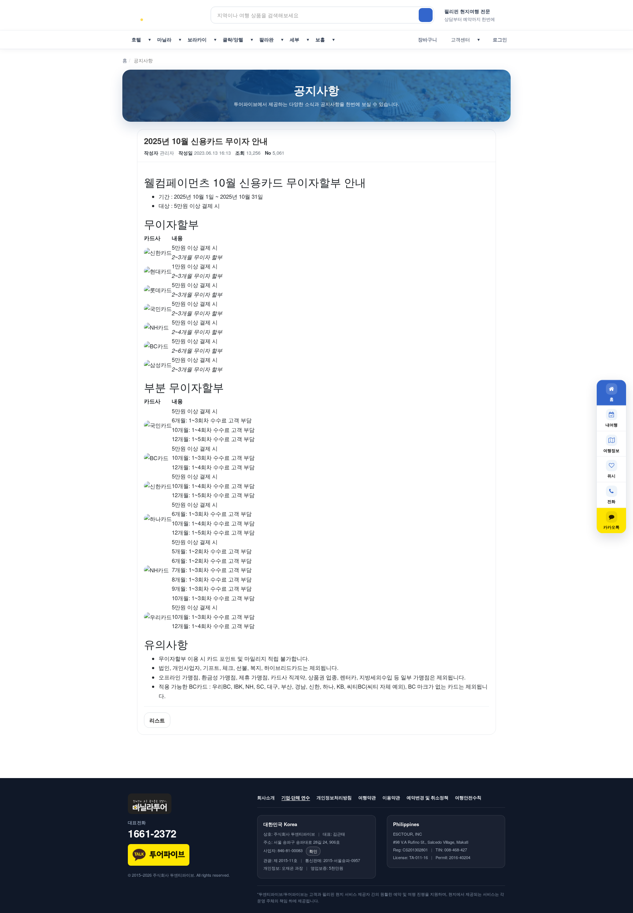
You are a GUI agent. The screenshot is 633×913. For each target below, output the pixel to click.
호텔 (136, 39)
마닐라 (164, 39)
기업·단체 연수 (295, 797)
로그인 (498, 39)
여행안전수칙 (468, 797)
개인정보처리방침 (334, 797)
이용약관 (391, 797)
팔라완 (266, 39)
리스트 (157, 720)
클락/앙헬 (233, 39)
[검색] (426, 15)
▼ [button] (150, 39)
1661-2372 (152, 833)
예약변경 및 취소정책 (427, 797)
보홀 (320, 39)
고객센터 (459, 39)
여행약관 (367, 797)
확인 (313, 851)
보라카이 (197, 39)
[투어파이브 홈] (169, 15)
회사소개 (266, 797)
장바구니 (426, 39)
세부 (294, 39)
